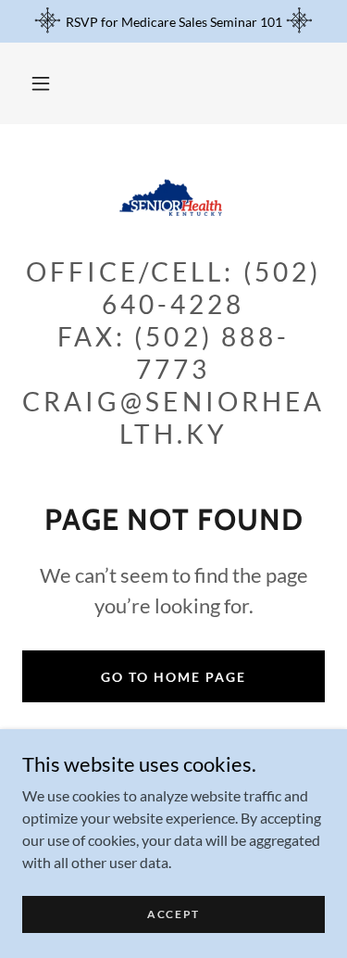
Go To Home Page (173, 677)
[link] (174, 197)
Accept (173, 914)
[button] (40, 83)
